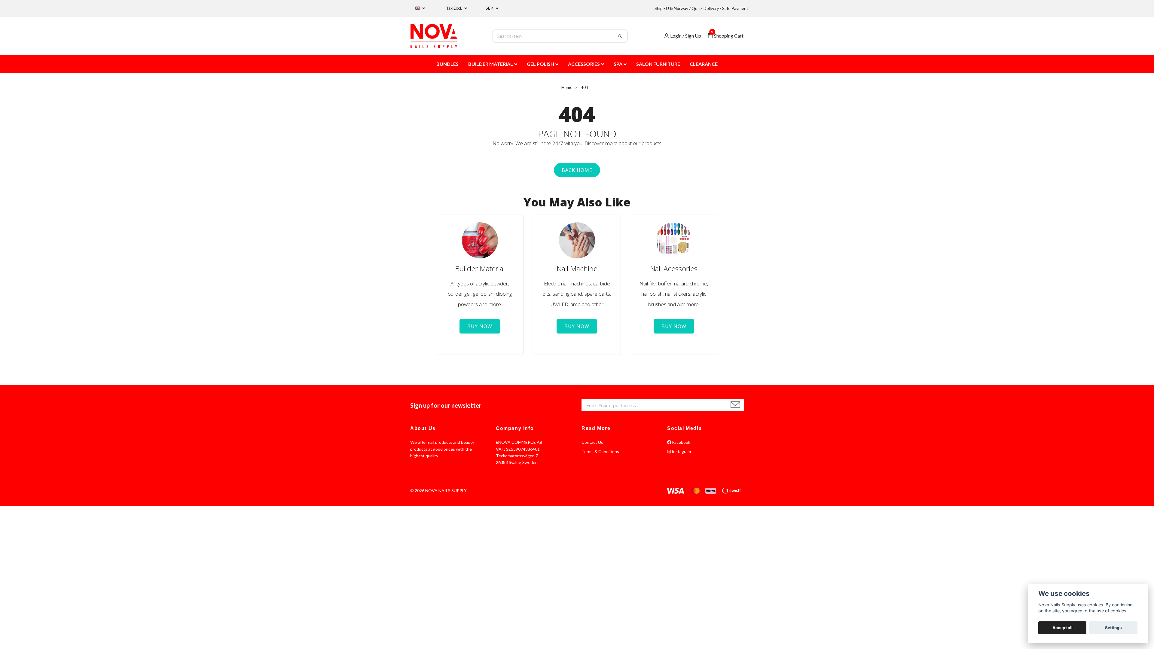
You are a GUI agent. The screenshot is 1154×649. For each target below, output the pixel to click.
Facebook (680, 442)
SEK (490, 8)
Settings (1113, 627)
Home (566, 87)
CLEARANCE (704, 64)
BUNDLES (447, 64)
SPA (618, 64)
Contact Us (592, 442)
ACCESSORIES (584, 64)
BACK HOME (577, 170)
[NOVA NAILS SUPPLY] (434, 36)
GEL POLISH (540, 64)
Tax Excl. (454, 8)
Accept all (1062, 627)
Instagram (681, 451)
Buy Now (479, 326)
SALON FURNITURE (658, 64)
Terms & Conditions (600, 451)
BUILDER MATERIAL (490, 64)
